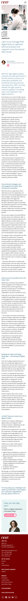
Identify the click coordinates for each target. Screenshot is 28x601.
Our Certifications (7, 592)
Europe (3, 561)
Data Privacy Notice (6, 582)
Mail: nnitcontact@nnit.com (9, 550)
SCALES (3, 571)
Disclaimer (4, 578)
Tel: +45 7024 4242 (6, 552)
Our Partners (6, 588)
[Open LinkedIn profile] (8, 65)
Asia (2, 563)
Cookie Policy (5, 580)
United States (5, 565)
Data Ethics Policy (6, 584)
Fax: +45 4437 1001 (6, 554)
